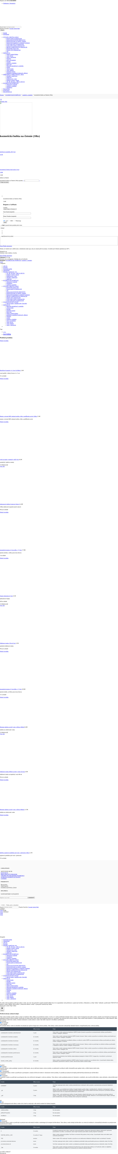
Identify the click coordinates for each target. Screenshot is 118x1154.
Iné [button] (1, 1100)
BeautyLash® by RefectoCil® (14, 38)
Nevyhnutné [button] (3, 1021)
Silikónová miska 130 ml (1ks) (8, 643)
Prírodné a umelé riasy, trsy (10, 271)
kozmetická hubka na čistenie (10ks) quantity (11, 180)
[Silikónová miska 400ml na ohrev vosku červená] (59, 753)
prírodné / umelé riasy (11, 76)
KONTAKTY (4, 873)
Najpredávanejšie (7, 269)
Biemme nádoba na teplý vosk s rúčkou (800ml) (12, 809)
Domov (2, 95)
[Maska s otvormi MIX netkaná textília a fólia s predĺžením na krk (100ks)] (59, 397)
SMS (11, 220)
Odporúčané (6, 270)
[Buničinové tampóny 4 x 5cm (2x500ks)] (59, 355)
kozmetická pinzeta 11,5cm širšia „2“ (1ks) (11, 689)
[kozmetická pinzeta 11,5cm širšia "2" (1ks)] (59, 670)
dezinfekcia (9, 87)
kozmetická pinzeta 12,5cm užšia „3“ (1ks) (11, 550)
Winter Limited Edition (12, 54)
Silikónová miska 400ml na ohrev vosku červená (12, 771)
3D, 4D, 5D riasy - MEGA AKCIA (15, 273)
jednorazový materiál (11, 84)
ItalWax (4, 332)
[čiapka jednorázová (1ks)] (59, 577)
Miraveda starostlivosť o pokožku (14, 66)
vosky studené (10, 70)
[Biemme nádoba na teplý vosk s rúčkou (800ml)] (59, 795)
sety (7, 51)
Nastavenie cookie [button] (4, 1005)
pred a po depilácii (11, 60)
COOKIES (4, 878)
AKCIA (5, 266)
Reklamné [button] (2, 1119)
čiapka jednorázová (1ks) (6, 596)
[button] (4, 340)
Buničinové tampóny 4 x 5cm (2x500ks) (10, 370)
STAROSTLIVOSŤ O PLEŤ (10, 302)
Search (2, 30)
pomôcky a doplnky (11, 63)
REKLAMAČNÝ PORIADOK (9, 874)
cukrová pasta (9, 68)
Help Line (9, 64)
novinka (7, 334)
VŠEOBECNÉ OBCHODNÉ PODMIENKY (12, 875)
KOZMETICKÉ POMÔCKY (11, 83)
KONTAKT (6, 90)
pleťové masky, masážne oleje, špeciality (16, 303)
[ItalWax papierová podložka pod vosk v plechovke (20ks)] (59, 834)
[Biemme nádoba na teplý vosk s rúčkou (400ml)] (59, 712)
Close (1, 262)
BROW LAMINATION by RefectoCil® (16, 47)
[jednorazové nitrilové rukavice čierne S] (59, 485)
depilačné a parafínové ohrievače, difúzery (17, 73)
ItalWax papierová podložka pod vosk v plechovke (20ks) (15, 852)
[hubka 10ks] (3, 101)
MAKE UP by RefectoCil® (13, 50)
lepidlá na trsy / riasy (11, 79)
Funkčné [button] (2, 1065)
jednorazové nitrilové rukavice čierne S (10, 504)
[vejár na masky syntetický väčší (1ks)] (59, 441)
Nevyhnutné (5, 1022)
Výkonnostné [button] (3, 1069)
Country (5, 207)
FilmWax (8, 58)
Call (6, 220)
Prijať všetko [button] (13, 1005)
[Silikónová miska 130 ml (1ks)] (59, 624)
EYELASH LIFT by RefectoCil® (15, 44)
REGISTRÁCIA (7, 92)
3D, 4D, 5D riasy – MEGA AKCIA (15, 81)
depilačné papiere (10, 71)
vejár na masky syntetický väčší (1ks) (9, 459)
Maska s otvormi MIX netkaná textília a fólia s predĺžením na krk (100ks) (18, 416)
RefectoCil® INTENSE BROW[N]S (15, 40)
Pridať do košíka (4, 182)
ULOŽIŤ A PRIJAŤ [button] (5, 1151)
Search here (3, 27)
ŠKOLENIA (6, 89)
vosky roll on (9, 56)
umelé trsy (9, 77)
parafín (8, 67)
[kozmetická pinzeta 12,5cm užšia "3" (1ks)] (59, 531)
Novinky (5, 267)
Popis (1, 246)
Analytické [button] (3, 1074)
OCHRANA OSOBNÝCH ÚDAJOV (11, 877)
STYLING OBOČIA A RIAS (11, 37)
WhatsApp (18, 220)
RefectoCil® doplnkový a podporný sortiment (18, 43)
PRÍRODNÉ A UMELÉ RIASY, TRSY (13, 74)
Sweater (11, 28)
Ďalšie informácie (7, 246)
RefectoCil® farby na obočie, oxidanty (16, 41)
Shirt (18, 28)
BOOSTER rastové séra (12, 48)
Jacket (15, 28)
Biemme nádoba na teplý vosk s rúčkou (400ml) (12, 727)
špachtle (8, 61)
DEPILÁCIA (6, 53)
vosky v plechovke (11, 57)
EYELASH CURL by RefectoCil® (15, 45)
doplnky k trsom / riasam (12, 80)
